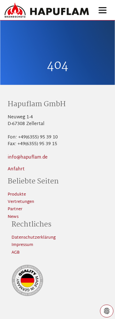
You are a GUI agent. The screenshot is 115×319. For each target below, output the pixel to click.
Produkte (17, 194)
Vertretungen (21, 202)
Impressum (22, 245)
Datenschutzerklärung (34, 237)
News (13, 217)
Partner (15, 209)
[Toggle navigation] (102, 10)
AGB (15, 252)
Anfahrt (16, 169)
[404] (47, 10)
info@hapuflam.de (28, 157)
